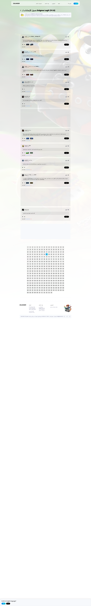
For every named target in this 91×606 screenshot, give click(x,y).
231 (42, 280)
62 (58, 254)
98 (30, 261)
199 (42, 275)
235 (51, 280)
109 (56, 261)
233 (46, 280)
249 (46, 283)
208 (63, 275)
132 (35, 266)
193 (28, 275)
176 (63, 271)
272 (63, 285)
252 (54, 283)
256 (63, 283)
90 (49, 259)
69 (37, 256)
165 (37, 271)
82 (30, 259)
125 (56, 263)
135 (42, 266)
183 (42, 273)
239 (61, 280)
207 (61, 275)
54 (39, 254)
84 (34, 259)
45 (56, 251)
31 (60, 249)
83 (32, 259)
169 (46, 271)
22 (39, 249)
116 (35, 263)
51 (32, 254)
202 (49, 275)
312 (44, 292)
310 (39, 292)
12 (53, 247)
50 (30, 254)
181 (37, 273)
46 (58, 251)
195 (32, 275)
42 (49, 251)
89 (46, 259)
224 (63, 278)
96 (63, 259)
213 (37, 278)
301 (56, 290)
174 (58, 271)
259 (32, 285)
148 (35, 268)
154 (49, 268)
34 (30, 251)
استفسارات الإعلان (39, 3)
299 (51, 290)
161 (27, 271)
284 (54, 287)
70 (39, 256)
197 (37, 275)
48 (63, 251)
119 (42, 263)
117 (37, 263)
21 (37, 249)
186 (49, 273)
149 (37, 268)
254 (58, 283)
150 (39, 268)
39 (41, 251)
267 (51, 285)
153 (46, 268)
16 (63, 247)
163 (32, 271)
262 (39, 285)
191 (60, 273)
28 (53, 249)
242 (30, 283)
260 (35, 285)
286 (58, 287)
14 (58, 247)
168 (44, 271)
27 (51, 249)
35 (32, 251)
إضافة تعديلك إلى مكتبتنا (53, 307)
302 (58, 290)
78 (58, 256)
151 (42, 268)
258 (30, 285)
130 (30, 266)
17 (27, 249)
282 (49, 287)
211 (32, 278)
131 (32, 266)
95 (60, 259)
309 (37, 292)
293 (37, 290)
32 (63, 249)
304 (63, 290)
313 (46, 292)
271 (60, 285)
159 (60, 268)
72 (44, 256)
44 (53, 251)
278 (39, 287)
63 (60, 254)
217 (46, 278)
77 (56, 256)
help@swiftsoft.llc (42, 308)
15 (60, 247)
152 (44, 268)
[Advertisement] (45, 25)
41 (46, 251)
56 (44, 254)
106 (49, 261)
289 (28, 290)
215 (42, 278)
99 (32, 261)
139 (51, 266)
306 (30, 292)
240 (63, 280)
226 (30, 280)
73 (46, 256)
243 (32, 283)
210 (30, 278)
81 (27, 259)
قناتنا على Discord (41, 309)
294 (39, 290)
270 (58, 285)
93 (56, 259)
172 (53, 271)
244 (35, 283)
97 (27, 261)
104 (44, 261)
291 (32, 290)
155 (51, 268)
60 (53, 254)
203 (51, 275)
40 (44, 251)
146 (30, 268)
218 (49, 278)
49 (27, 254)
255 (61, 283)
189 (56, 273)
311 (42, 292)
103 (42, 261)
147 (32, 268)
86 (39, 259)
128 (63, 263)
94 (58, 259)
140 (53, 266)
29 (56, 249)
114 (30, 263)
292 (35, 290)
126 (58, 263)
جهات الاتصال (47, 3)
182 (39, 273)
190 (58, 273)
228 (35, 280)
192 (63, 273)
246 (39, 283)
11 (51, 247)
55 (41, 254)
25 (46, 249)
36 (34, 251)
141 (56, 266)
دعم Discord (41, 307)
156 (53, 268)
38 (39, 251)
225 (28, 280)
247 (42, 283)
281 (46, 287)
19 (32, 249)
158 (58, 268)
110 (58, 261)
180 (35, 273)
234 (49, 280)
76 (53, 256)
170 (49, 271)
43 (51, 251)
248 (44, 283)
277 (37, 287)
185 (46, 273)
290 (30, 290)
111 (60, 261)
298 (49, 290)
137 (46, 266)
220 (54, 278)
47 (60, 251)
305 (28, 292)
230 (39, 280)
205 (56, 275)
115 (32, 263)
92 (53, 259)
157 (56, 268)
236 (54, 280)
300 (54, 290)
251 (51, 283)
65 (27, 256)
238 (58, 280)
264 (44, 285)
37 (37, 251)
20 (34, 249)
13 (56, 247)
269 (56, 285)
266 (49, 285)
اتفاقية (59, 3)
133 (37, 266)
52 (34, 254)
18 (30, 249)
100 (35, 261)
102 (39, 261)
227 (32, 280)
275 (32, 287)
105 (46, 261)
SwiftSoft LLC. (44, 316)
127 (60, 263)
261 (37, 285)
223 (61, 278)
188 (53, 273)
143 (60, 266)
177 (27, 273)
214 (39, 278)
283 (51, 287)
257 (28, 285)
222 (58, 278)
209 (28, 278)
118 (39, 263)
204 (54, 275)
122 (49, 263)
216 (44, 278)
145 (28, 268)
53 (37, 254)
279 (42, 287)
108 (53, 261)
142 (58, 266)
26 (49, 249)
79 (60, 256)
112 (63, 261)
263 (42, 285)
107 (51, 261)
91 (51, 259)
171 (51, 271)
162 (30, 271)
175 (60, 271)
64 (63, 254)
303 (61, 290)
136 (44, 266)
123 (51, 263)
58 (49, 254)
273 (28, 287)
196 (35, 275)
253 (56, 283)
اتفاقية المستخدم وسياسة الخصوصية (31, 312)
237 (56, 280)
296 (44, 290)
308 (35, 292)
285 (56, 287)
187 (51, 273)
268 (54, 285)
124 (53, 263)
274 (30, 287)
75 (51, 256)
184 (44, 273)
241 (28, 283)
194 (30, 275)
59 (51, 254)
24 (44, 249)
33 (27, 251)
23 (41, 249)
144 (63, 266)
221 (56, 278)
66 (30, 256)
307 (32, 292)
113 (27, 263)
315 (51, 292)
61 (56, 254)
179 (32, 273)
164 (35, 271)
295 (42, 290)
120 (44, 263)
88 (44, 259)
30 (58, 249)
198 (39, 275)
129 (28, 266)
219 (51, 278)
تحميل (76, 3)
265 (46, 285)
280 (44, 287)
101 (37, 261)
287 (61, 287)
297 (46, 290)
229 (37, 280)
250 (49, 283)
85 (37, 259)
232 (44, 280)
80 (63, 256)
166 (39, 271)
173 (56, 271)
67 (32, 256)
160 (63, 268)
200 (44, 275)
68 (34, 256)
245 (37, 283)
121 (46, 263)
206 (58, 275)
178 (30, 273)
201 (46, 275)
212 (35, 278)
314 (49, 292)
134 (39, 266)
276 (35, 287)
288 (63, 287)
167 (42, 271)
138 (49, 266)
